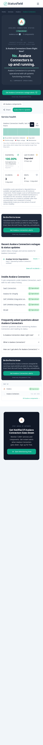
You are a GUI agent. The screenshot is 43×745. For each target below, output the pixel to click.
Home (4, 12)
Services (10, 12)
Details (35, 259)
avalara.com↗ (15, 34)
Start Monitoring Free (23, 451)
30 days (37, 124)
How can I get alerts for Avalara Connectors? (20, 349)
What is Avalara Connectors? (14, 342)
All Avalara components (12, 104)
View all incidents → (34, 268)
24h (32, 124)
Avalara (18, 12)
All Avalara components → (31, 398)
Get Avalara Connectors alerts (21, 230)
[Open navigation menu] (38, 3)
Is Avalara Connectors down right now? (18, 335)
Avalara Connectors (29, 12)
